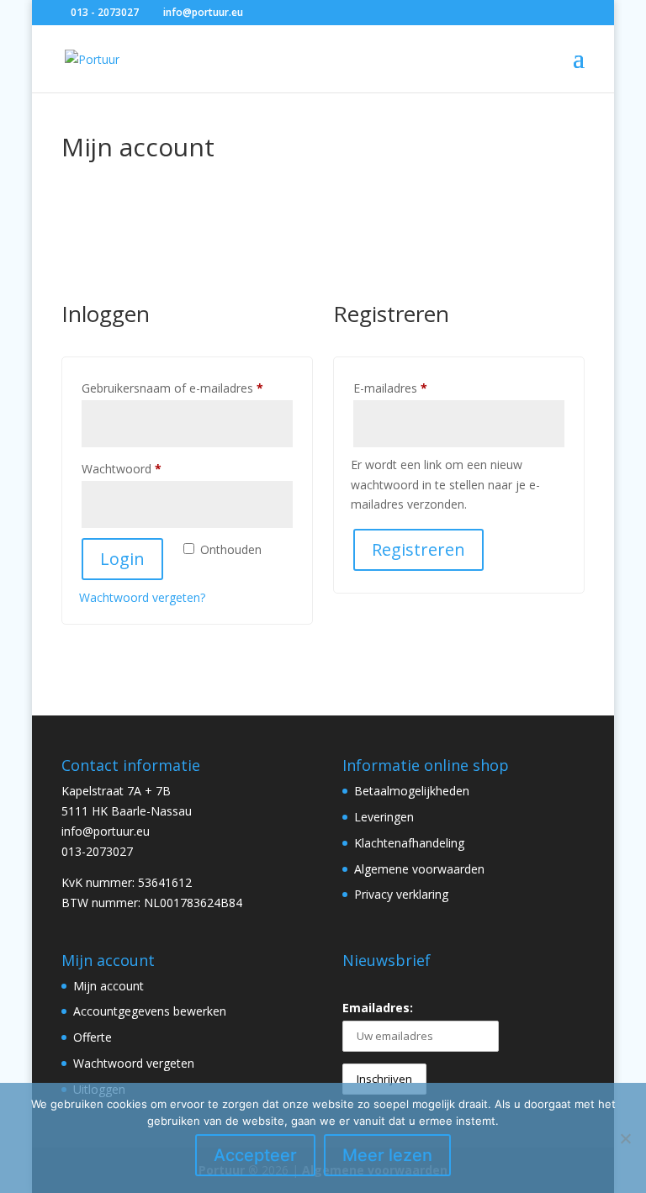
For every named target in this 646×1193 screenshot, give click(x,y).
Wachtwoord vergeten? (142, 597)
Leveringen (384, 817)
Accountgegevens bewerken (149, 1011)
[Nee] (625, 1138)
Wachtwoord (140, 468)
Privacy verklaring (401, 894)
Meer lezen (387, 1155)
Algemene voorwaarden (419, 869)
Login (122, 558)
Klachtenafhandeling (409, 843)
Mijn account (108, 986)
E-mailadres (408, 387)
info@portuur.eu (105, 831)
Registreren (418, 549)
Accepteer (255, 1155)
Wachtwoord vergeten (133, 1063)
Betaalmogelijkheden (411, 791)
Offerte (92, 1037)
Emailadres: (377, 1008)
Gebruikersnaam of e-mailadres (187, 387)
